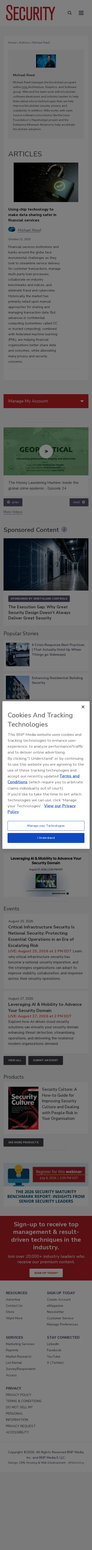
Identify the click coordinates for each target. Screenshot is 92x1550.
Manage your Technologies (46, 825)
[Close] (83, 707)
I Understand (46, 838)
